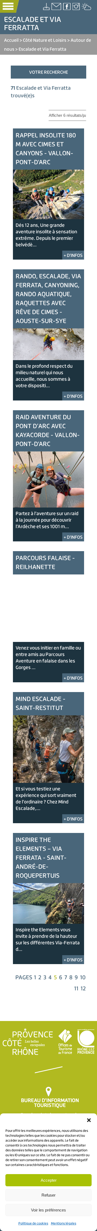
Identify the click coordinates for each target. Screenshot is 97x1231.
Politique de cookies (33, 1223)
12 (83, 988)
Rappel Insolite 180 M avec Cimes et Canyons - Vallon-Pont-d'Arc (46, 148)
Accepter (49, 1180)
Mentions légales (63, 1223)
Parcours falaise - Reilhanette (45, 562)
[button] (89, 1120)
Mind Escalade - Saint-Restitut (40, 703)
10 (83, 977)
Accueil (11, 39)
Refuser (48, 1195)
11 (76, 988)
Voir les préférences (48, 1210)
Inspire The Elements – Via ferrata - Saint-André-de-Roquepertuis (41, 857)
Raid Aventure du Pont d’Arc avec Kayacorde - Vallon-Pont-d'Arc (48, 430)
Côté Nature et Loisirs (44, 39)
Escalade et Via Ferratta (42, 48)
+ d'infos (73, 255)
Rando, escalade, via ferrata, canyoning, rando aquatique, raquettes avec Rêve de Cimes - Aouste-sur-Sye (48, 298)
